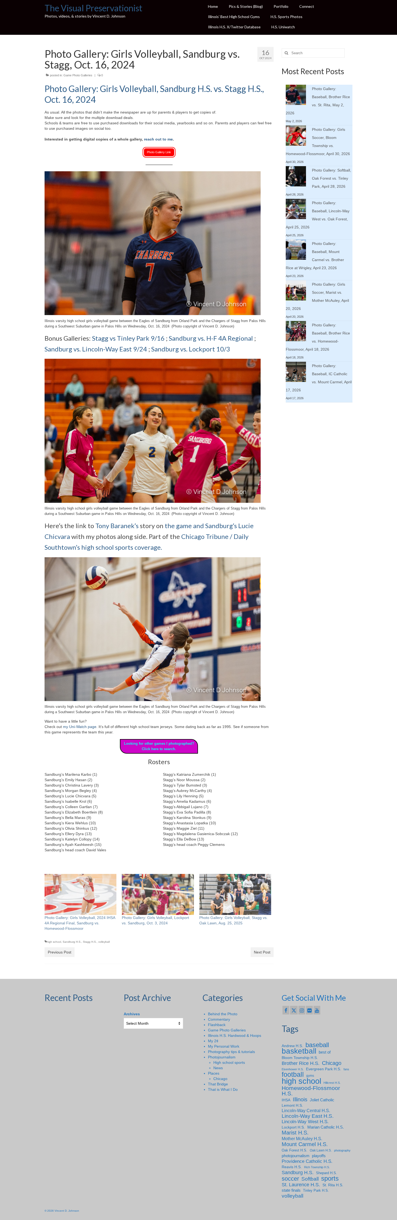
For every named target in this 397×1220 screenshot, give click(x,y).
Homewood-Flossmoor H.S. (311, 1090)
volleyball (104, 941)
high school (54, 941)
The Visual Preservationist (93, 8)
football (293, 1074)
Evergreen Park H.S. (323, 1069)
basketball (299, 1051)
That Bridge (218, 1084)
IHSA (286, 1100)
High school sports (229, 1062)
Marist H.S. (295, 1132)
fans (346, 1069)
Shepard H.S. (326, 1173)
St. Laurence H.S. (301, 1184)
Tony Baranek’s (117, 525)
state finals (291, 1190)
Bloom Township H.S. (300, 1057)
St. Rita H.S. (332, 1185)
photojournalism (295, 1155)
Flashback (217, 1025)
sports (330, 1178)
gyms (310, 1076)
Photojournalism (221, 1057)
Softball (310, 1179)
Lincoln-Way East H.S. (308, 1116)
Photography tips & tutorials (231, 1052)
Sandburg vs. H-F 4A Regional (211, 338)
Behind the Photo (222, 1014)
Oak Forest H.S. (294, 1150)
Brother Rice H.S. (300, 1063)
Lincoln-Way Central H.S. (306, 1110)
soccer (290, 1178)
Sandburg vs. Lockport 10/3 (190, 349)
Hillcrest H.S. (332, 1082)
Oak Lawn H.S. (321, 1150)
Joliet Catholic (322, 1100)
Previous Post (59, 952)
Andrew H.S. (292, 1046)
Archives (132, 1014)
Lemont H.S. (292, 1105)
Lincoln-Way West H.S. (305, 1121)
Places (213, 1073)
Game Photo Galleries (77, 75)
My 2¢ (213, 1041)
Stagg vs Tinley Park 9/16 (128, 338)
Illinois (300, 1099)
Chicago (220, 1079)
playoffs (319, 1155)
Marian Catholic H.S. (325, 1127)
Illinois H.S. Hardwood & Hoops (234, 1035)
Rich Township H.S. (317, 1167)
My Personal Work (223, 1046)
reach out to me (158, 139)
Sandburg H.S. (72, 941)
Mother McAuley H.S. (302, 1138)
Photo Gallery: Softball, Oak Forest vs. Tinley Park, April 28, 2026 (331, 178)
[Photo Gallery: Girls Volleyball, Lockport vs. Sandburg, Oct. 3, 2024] (158, 894)
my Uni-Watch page (79, 727)
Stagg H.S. (90, 941)
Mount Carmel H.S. (305, 1144)
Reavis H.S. (292, 1167)
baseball (317, 1045)
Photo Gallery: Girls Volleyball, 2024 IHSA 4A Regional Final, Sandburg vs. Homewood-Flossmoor (80, 923)
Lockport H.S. (293, 1127)
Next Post (262, 952)
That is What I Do (223, 1089)
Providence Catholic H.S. (307, 1161)
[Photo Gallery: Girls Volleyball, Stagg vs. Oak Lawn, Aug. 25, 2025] (235, 894)
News (218, 1068)
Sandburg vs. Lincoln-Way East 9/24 (96, 349)
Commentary (219, 1019)
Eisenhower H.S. (293, 1069)
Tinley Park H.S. (316, 1190)
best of (325, 1052)
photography (342, 1150)
